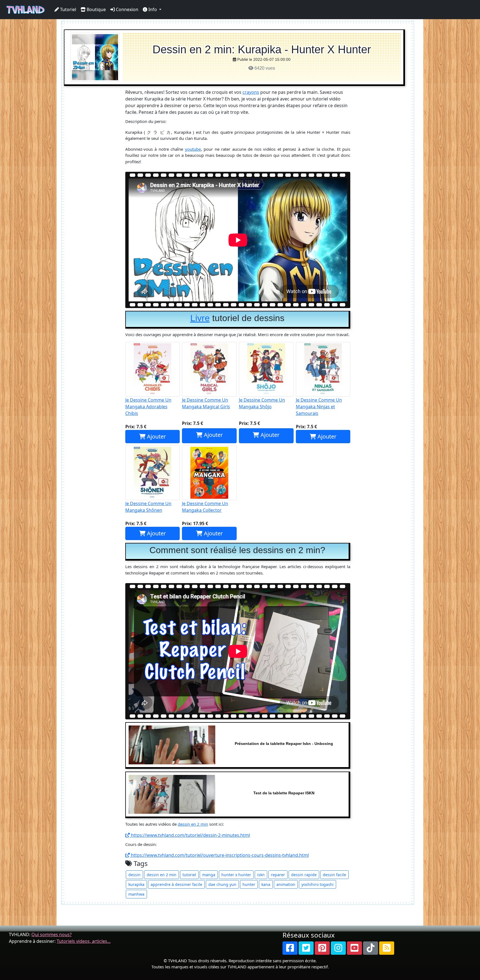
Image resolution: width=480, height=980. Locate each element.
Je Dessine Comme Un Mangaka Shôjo (262, 403)
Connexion (126, 9)
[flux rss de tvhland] (386, 948)
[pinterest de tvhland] (322, 948)
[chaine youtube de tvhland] (354, 948)
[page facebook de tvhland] (290, 948)
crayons (250, 92)
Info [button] (152, 9)
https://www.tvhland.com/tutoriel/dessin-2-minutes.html (190, 835)
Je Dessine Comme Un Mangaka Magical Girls (206, 403)
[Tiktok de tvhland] (370, 948)
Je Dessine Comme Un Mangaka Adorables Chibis (148, 406)
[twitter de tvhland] (306, 948)
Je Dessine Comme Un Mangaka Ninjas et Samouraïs (319, 406)
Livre (200, 318)
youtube (193, 149)
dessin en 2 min (193, 824)
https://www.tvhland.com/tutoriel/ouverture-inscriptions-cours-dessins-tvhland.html (219, 855)
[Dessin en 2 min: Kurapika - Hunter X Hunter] (95, 56)
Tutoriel (67, 9)
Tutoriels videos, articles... (84, 941)
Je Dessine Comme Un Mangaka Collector (205, 506)
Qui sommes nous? (51, 934)
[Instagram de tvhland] (338, 948)
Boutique (96, 9)
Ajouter (156, 436)
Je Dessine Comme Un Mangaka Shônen (148, 506)
